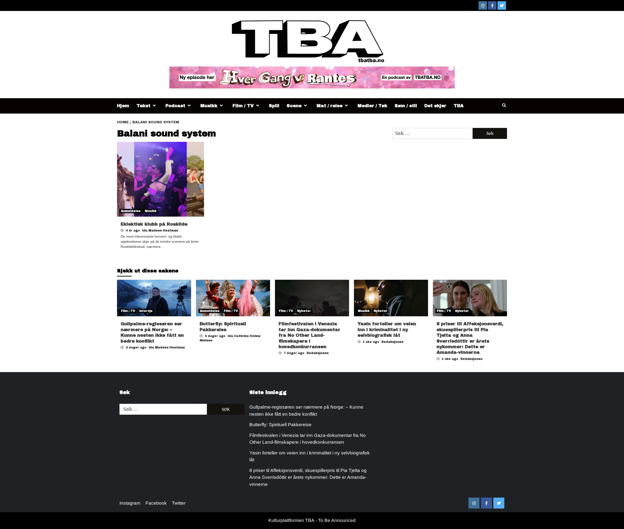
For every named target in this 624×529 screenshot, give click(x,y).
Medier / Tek (372, 105)
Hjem (123, 105)
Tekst (143, 105)
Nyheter (304, 311)
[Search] (504, 105)
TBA (459, 105)
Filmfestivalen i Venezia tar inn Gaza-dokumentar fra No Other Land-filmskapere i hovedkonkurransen (309, 335)
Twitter (178, 503)
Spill (274, 105)
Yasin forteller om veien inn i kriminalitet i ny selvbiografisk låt (387, 329)
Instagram (129, 503)
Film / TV (243, 105)
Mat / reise (329, 105)
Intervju (145, 311)
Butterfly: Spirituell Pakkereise (281, 424)
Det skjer (435, 105)
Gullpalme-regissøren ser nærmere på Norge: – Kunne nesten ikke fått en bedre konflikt (306, 410)
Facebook (156, 503)
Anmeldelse (131, 211)
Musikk (208, 105)
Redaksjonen (318, 353)
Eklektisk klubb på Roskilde (154, 224)
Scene (294, 105)
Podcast (175, 105)
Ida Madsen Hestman (160, 230)
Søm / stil (406, 105)
